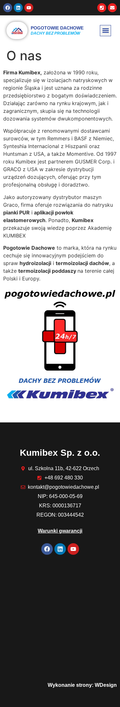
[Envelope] (112, 7)
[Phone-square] (101, 7)
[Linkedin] (18, 7)
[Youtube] (28, 7)
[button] (105, 30)
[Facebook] (7, 7)
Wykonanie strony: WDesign (82, 685)
